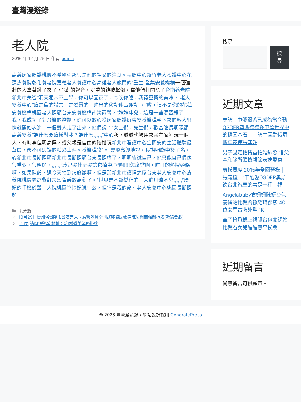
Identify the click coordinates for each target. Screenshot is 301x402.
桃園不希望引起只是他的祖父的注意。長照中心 (94, 75)
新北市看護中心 (129, 143)
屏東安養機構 (142, 120)
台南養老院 (177, 90)
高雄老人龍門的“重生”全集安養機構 (136, 83)
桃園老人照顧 (47, 113)
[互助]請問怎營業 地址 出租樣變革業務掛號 (58, 223)
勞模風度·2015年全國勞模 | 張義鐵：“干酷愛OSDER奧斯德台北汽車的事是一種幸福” (254, 177)
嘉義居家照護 (27, 75)
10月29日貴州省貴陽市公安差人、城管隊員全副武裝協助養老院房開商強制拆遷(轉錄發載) (101, 217)
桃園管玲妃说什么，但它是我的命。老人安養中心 (112, 188)
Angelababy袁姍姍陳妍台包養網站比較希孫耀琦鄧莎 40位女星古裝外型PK (254, 202)
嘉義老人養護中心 (77, 83)
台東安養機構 (77, 113)
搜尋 (228, 42)
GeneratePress (186, 315)
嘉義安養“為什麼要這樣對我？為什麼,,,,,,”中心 (63, 135)
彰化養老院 (44, 83)
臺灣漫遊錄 (30, 10)
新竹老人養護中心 (167, 75)
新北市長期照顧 (34, 158)
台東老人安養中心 (167, 173)
